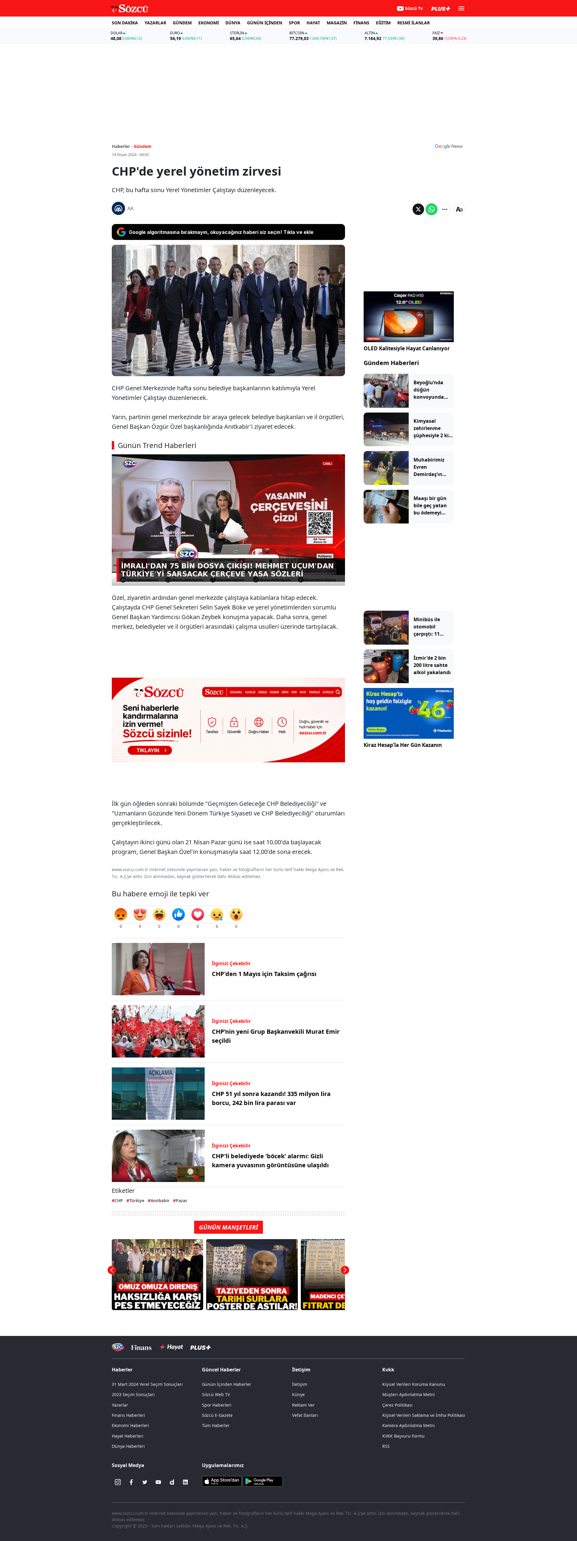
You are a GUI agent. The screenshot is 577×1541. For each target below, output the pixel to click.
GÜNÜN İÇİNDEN (264, 23)
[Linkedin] (185, 1482)
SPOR (294, 23)
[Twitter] (145, 1482)
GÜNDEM (182, 23)
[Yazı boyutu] (459, 209)
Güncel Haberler (221, 1369)
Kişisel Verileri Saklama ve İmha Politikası (423, 1415)
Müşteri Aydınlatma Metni (408, 1394)
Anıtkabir (160, 1200)
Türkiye (136, 1200)
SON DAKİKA (125, 23)
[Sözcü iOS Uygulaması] (222, 1481)
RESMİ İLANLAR (413, 23)
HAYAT (313, 23)
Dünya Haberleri (128, 1446)
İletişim (299, 1384)
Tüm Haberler (216, 1425)
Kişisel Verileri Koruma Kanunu (413, 1384)
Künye (298, 1394)
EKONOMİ (208, 23)
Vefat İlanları (305, 1415)
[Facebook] (131, 1482)
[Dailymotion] (172, 1482)
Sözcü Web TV (216, 1394)
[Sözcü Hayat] (171, 1347)
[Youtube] (158, 1482)
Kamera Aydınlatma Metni (408, 1425)
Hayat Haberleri (127, 1436)
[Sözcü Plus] (200, 1347)
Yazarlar (120, 1405)
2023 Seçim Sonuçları (133, 1394)
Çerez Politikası (397, 1405)
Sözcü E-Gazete (217, 1415)
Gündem (142, 146)
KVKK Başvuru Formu (403, 1436)
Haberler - (122, 146)
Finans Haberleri (128, 1415)
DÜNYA (232, 23)
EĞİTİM (383, 23)
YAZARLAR (155, 23)
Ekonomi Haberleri (130, 1425)
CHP (118, 1200)
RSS (386, 1446)
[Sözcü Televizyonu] (118, 1347)
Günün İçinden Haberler (226, 1384)
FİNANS (361, 23)
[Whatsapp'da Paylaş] (432, 209)
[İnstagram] (118, 1482)
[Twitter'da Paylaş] (418, 209)
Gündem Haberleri (391, 363)
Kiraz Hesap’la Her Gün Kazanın (403, 744)
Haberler (122, 1369)
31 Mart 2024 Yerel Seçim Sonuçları (147, 1384)
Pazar (181, 1200)
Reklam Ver (303, 1405)
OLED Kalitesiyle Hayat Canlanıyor (407, 348)
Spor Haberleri (216, 1405)
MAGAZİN (337, 23)
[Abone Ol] (448, 146)
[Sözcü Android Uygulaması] (262, 1481)
